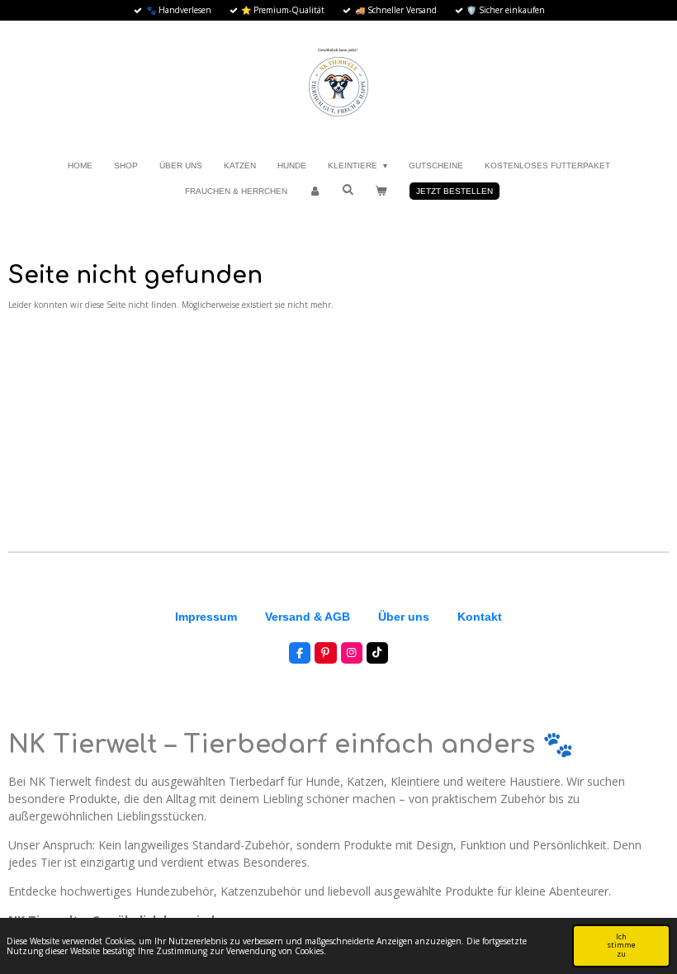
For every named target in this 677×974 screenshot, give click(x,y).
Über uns (403, 616)
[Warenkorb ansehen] (380, 191)
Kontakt (479, 616)
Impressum (206, 616)
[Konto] (314, 191)
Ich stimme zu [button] (621, 945)
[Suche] (347, 189)
